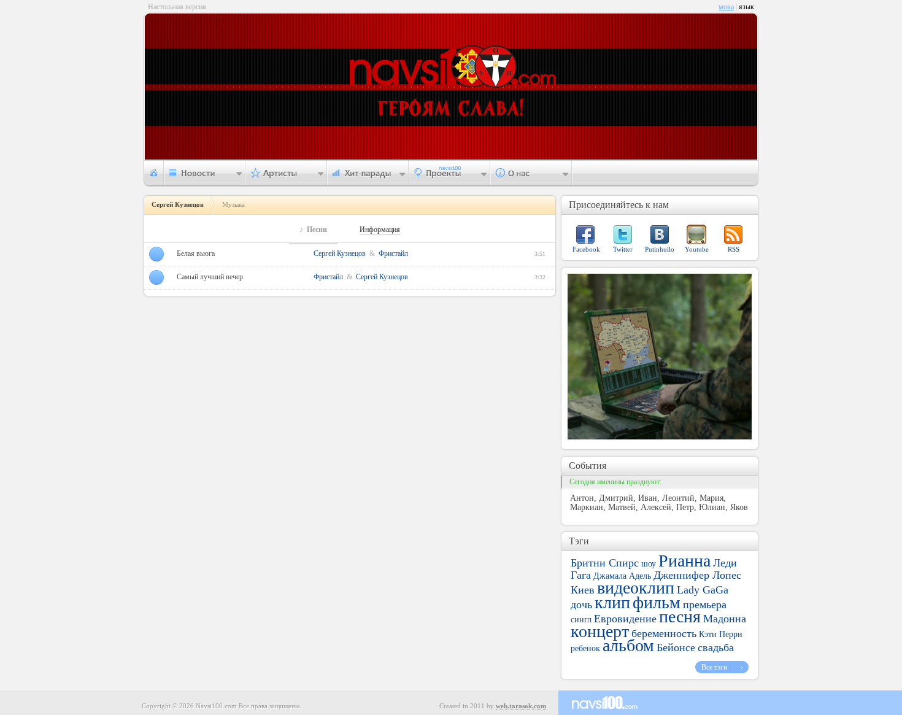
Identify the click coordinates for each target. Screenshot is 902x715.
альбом (628, 645)
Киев (583, 590)
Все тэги (714, 667)
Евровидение (625, 619)
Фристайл (393, 253)
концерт (600, 631)
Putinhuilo (659, 249)
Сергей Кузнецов (340, 253)
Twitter (623, 249)
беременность (663, 633)
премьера (705, 604)
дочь (581, 604)
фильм (656, 602)
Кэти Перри (720, 634)
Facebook (586, 249)
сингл (581, 619)
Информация (380, 230)
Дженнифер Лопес (697, 575)
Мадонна (724, 619)
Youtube (697, 249)
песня (680, 616)
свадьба (716, 647)
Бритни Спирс (605, 563)
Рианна (684, 560)
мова (726, 6)
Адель (640, 576)
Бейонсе (676, 647)
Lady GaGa (702, 590)
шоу (648, 563)
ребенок (585, 648)
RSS (733, 249)
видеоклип (635, 587)
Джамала (609, 576)
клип (612, 602)
